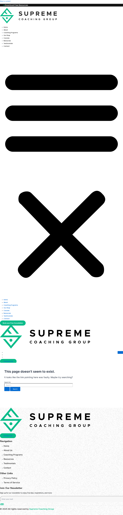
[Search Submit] (7, 389)
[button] (61, 173)
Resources (7, 41)
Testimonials (8, 43)
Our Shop (7, 35)
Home (6, 27)
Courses (6, 38)
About (6, 30)
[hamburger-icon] (120, 352)
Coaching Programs (11, 33)
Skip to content (5, 1)
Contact (7, 46)
